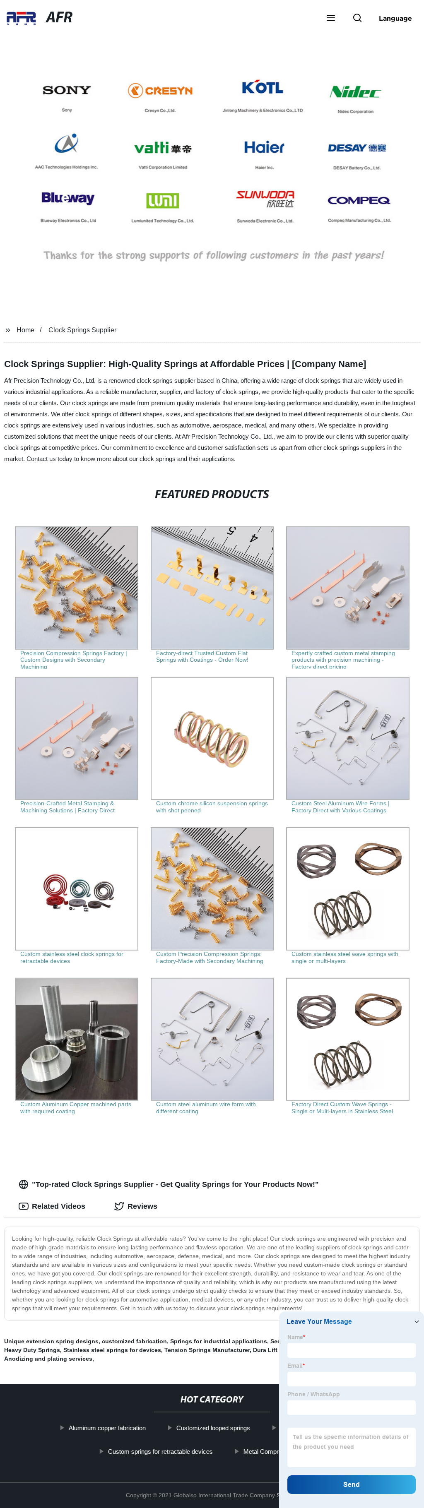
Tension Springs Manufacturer (207, 1350)
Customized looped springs (213, 1427)
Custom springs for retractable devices (160, 1451)
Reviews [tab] (142, 1206)
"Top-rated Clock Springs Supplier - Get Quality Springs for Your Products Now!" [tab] (175, 1184)
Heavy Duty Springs (32, 1350)
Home (25, 330)
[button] (330, 18)
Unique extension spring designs (51, 1341)
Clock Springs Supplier (82, 330)
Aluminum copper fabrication (107, 1427)
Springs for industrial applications (218, 1341)
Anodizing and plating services (48, 1358)
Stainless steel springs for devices (112, 1350)
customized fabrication (134, 1341)
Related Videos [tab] (58, 1206)
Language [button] (395, 18)
